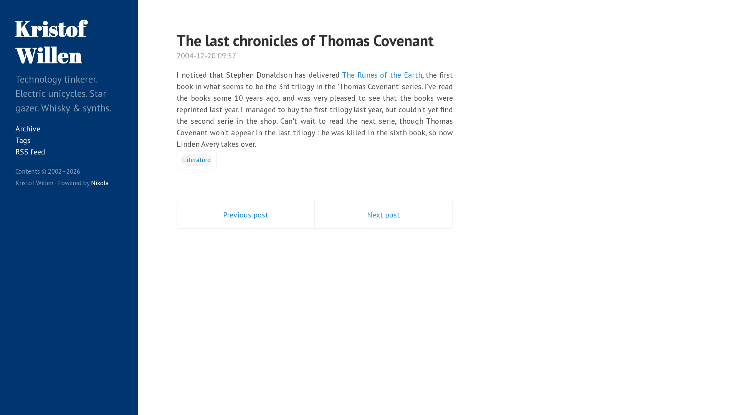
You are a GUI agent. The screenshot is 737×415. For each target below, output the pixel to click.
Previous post (245, 215)
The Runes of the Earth (382, 75)
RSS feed (30, 152)
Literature (196, 160)
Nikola (100, 183)
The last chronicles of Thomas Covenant (305, 40)
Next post (383, 215)
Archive (27, 129)
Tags (23, 140)
